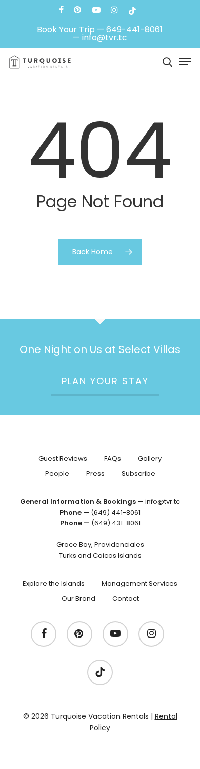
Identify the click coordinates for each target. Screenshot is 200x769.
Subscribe (138, 473)
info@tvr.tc (104, 37)
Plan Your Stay (105, 381)
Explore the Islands (54, 583)
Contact (125, 598)
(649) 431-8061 (116, 523)
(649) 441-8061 (116, 512)
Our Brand (78, 598)
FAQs (112, 459)
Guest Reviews (62, 459)
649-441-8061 (134, 29)
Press (95, 473)
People (57, 473)
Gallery (150, 459)
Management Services (139, 583)
